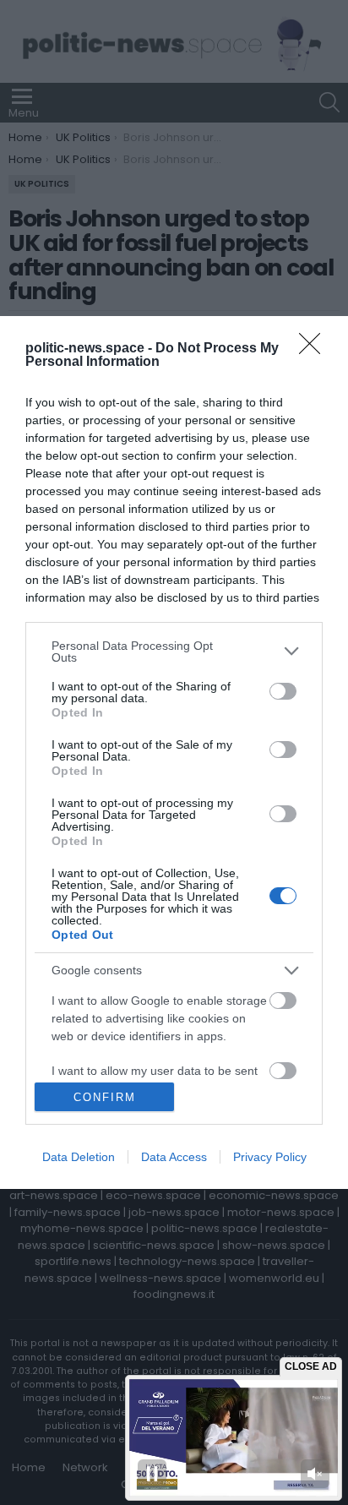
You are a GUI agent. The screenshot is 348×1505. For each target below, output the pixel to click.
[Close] (315, 349)
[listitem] (174, 651)
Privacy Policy (270, 1157)
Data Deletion (78, 1157)
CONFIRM (104, 1097)
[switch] (282, 691)
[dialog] (174, 752)
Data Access (174, 1157)
